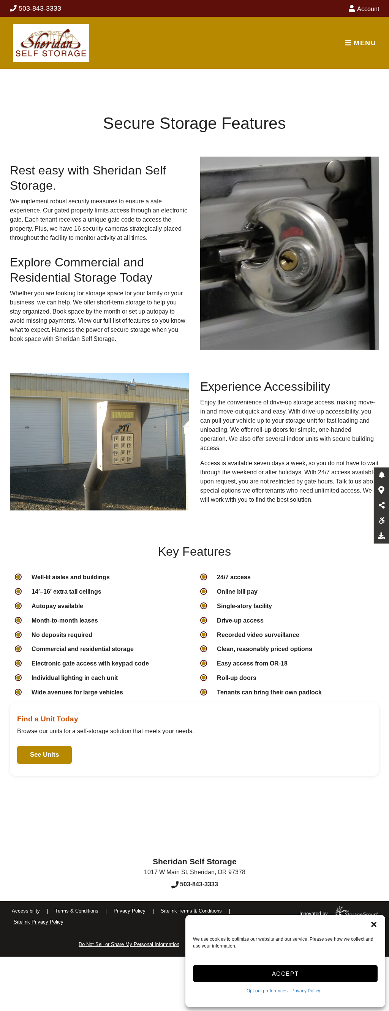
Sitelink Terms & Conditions (191, 911)
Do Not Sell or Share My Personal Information (129, 944)
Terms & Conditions (76, 911)
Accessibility (26, 911)
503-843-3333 (40, 8)
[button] (374, 924)
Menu (363, 43)
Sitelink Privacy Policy (38, 922)
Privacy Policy (305, 991)
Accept (285, 973)
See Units (44, 754)
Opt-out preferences (267, 991)
